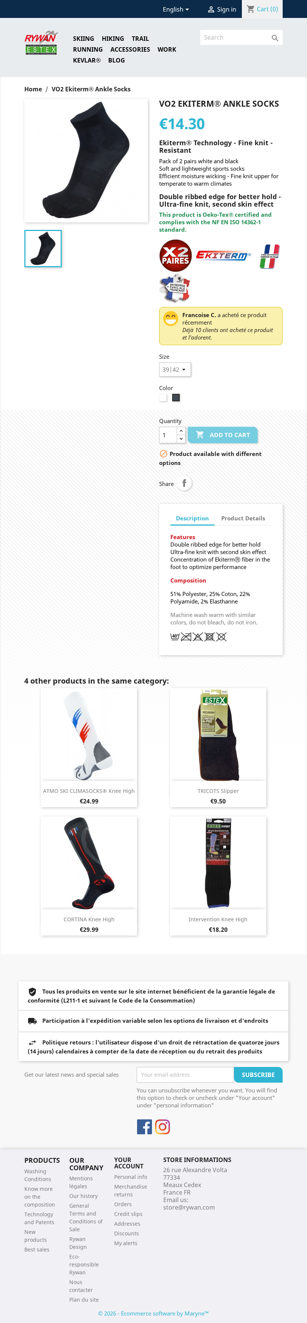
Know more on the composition (39, 1196)
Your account (128, 1163)
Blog (116, 60)
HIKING (113, 38)
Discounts (126, 1233)
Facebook (144, 1126)
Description (192, 518)
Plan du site (84, 1299)
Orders (123, 1204)
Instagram (162, 1126)
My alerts (125, 1243)
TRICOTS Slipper (218, 790)
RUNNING (88, 49)
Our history (83, 1195)
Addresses (127, 1223)
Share (184, 482)
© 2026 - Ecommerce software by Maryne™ (153, 1313)
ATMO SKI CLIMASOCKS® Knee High (89, 790)
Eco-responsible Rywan (84, 1264)
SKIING (83, 38)
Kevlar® (87, 60)
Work (167, 49)
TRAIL (140, 38)
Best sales (36, 1249)
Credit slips (128, 1213)
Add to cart (223, 434)
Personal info (130, 1176)
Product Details (243, 518)
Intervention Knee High (218, 919)
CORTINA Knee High (89, 919)
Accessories (130, 49)
